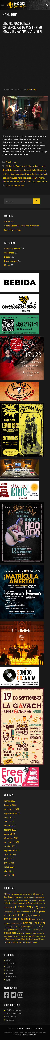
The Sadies (20, 942)
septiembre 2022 (12, 813)
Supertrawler (41, 181)
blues (31, 894)
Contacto (10, 1020)
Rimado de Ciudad (38, 933)
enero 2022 (9, 833)
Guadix (12, 912)
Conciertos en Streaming (33, 1028)
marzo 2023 (9, 800)
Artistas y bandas (12, 248)
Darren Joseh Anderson (23, 897)
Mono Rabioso (22, 930)
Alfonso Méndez (11, 894)
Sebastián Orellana (11, 936)
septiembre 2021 (12, 850)
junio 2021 (9, 862)
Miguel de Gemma (10, 181)
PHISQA (30, 181)
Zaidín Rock (34, 942)
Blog (8, 979)
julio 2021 (9, 858)
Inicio (8, 960)
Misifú (23, 181)
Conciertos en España (15, 1028)
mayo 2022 (9, 817)
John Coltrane (38, 177)
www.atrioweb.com (30, 1034)
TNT (28, 942)
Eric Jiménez (33, 900)
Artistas (9, 973)
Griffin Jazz (12, 177)
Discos (7, 256)
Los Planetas (18, 927)
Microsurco (35, 927)
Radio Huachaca (26, 933)
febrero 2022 (10, 829)
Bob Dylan (39, 894)
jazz (29, 177)
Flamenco (10, 966)
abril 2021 (9, 871)
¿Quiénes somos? (14, 1010)
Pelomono (31, 930)
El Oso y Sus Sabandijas (13, 174)
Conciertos (11, 162)
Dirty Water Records (37, 897)
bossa (15, 170)
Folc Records (9, 908)
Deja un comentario (15, 185)
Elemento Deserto (33, 174)
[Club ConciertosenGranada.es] (16, 5)
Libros (7, 265)
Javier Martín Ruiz (12, 230)
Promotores (11, 976)
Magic (26, 926)
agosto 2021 (10, 854)
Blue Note (7, 170)
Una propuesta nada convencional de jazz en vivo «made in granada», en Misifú (22, 27)
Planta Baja (12, 932)
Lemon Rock (34, 923)
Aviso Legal (11, 1016)
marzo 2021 (9, 875)
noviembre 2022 (11, 809)
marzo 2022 (9, 825)
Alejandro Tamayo (14, 166)
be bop (42, 166)
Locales (9, 970)
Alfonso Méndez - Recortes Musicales (21, 225)
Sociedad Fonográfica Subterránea (23, 939)
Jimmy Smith (35, 919)
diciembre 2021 (11, 838)
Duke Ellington (39, 170)
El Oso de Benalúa (23, 900)
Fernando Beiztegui (36, 903)
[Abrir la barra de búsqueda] (47, 4)
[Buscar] (36, 201)
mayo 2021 (9, 866)
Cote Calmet (25, 170)
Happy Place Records (24, 912)
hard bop (22, 177)
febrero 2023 (10, 805)
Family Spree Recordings (16, 903)
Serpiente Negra (27, 936)
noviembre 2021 (11, 842)
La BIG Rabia (17, 923)
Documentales (10, 261)
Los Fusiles (8, 927)
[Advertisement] (25, 60)
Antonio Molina (31, 166)
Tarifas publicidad (14, 1013)
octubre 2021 (10, 846)
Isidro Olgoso (35, 915)
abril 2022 (9, 821)
